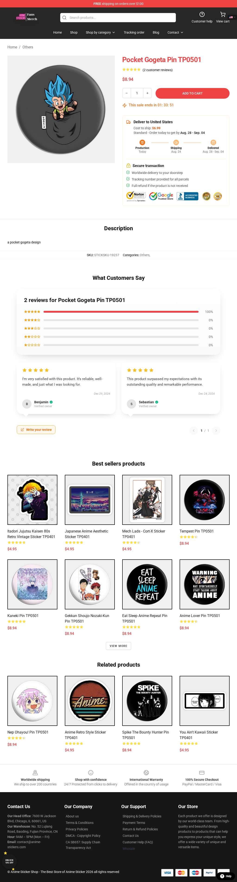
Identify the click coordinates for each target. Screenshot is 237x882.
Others (27, 47)
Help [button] (228, 876)
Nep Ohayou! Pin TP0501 (28, 732)
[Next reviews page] (216, 430)
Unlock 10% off (9, 861)
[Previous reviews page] (194, 430)
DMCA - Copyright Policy (83, 836)
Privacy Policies (77, 829)
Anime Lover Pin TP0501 (200, 616)
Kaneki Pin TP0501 (23, 616)
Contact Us (131, 836)
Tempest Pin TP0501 (197, 531)
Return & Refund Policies (140, 829)
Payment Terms (134, 823)
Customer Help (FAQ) (138, 842)
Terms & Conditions (80, 823)
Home (12, 47)
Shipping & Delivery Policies (142, 816)
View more (119, 646)
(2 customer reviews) (158, 70)
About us (72, 816)
